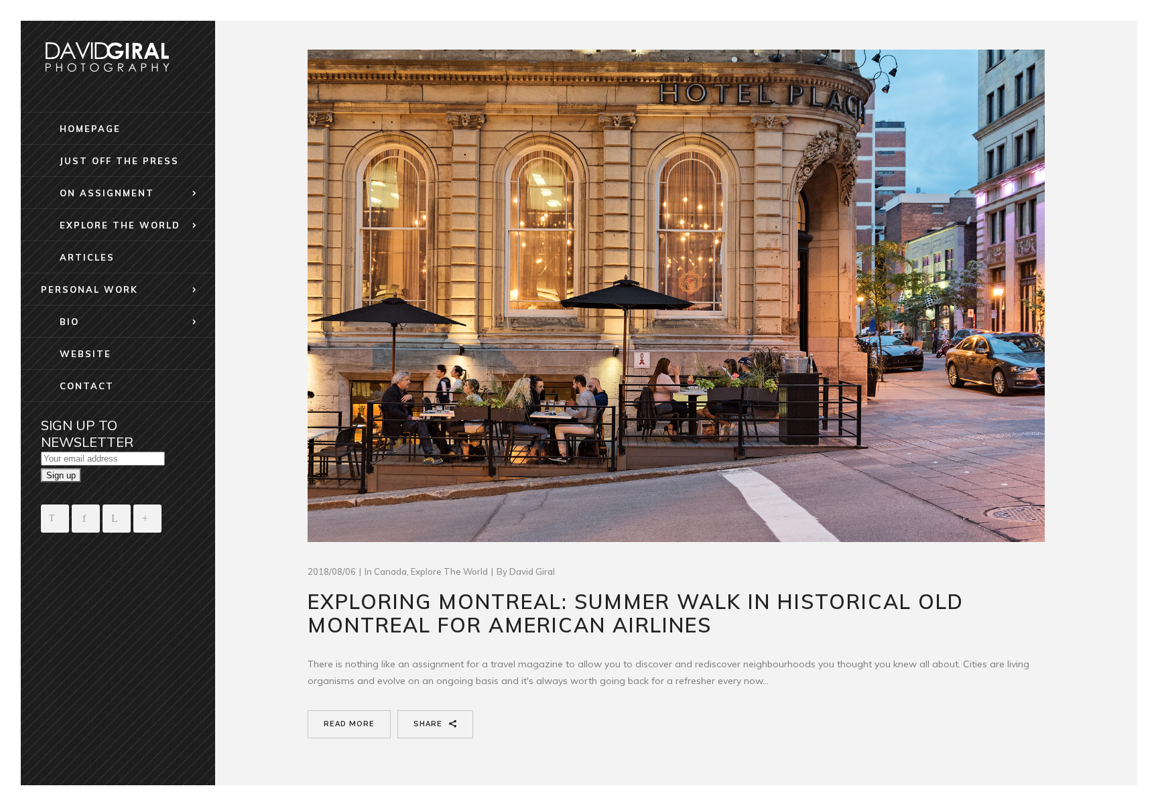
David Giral (532, 571)
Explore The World (449, 571)
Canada (390, 571)
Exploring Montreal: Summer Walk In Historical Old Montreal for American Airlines (636, 613)
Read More (349, 724)
